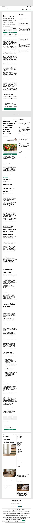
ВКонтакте (7, 98)
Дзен (10, 96)
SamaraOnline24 (9, 392)
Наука (19, 44)
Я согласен (23, 520)
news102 (12, 44)
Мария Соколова (11, 139)
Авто (17, 478)
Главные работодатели (10, 32)
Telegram (15, 96)
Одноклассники (14, 98)
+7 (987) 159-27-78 (16, 501)
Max (5, 96)
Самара (19, 28)
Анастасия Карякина (13, 27)
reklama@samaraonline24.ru (16, 503)
